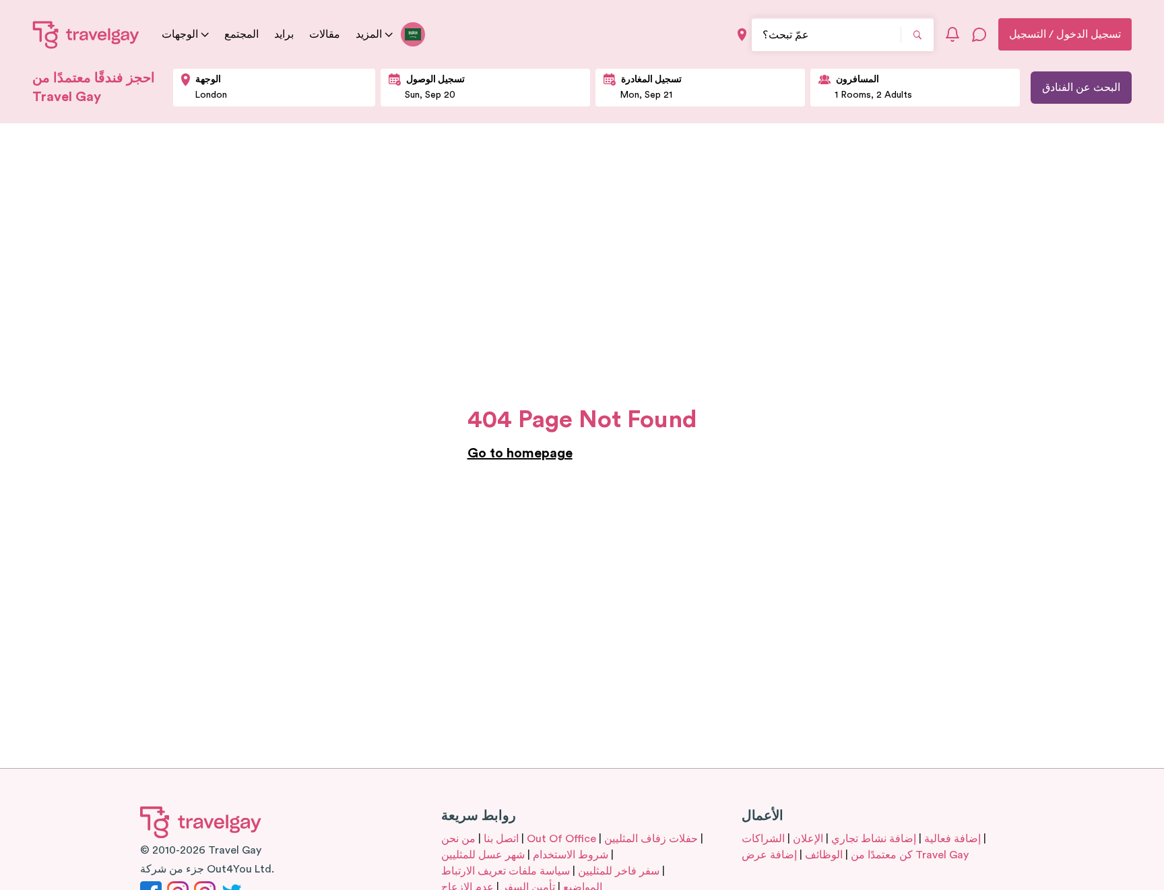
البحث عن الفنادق (1081, 87)
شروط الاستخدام (570, 855)
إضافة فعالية (952, 838)
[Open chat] (979, 34)
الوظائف (824, 855)
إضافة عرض (769, 855)
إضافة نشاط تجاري (873, 838)
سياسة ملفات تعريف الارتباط (505, 871)
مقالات (324, 34)
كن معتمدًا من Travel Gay (910, 855)
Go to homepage (520, 453)
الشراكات (763, 838)
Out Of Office (561, 838)
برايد (284, 34)
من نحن (458, 838)
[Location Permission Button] (742, 34)
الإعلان (808, 838)
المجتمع (241, 34)
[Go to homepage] (86, 34)
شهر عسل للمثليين (483, 855)
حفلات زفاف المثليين (651, 838)
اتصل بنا (501, 838)
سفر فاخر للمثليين (618, 871)
